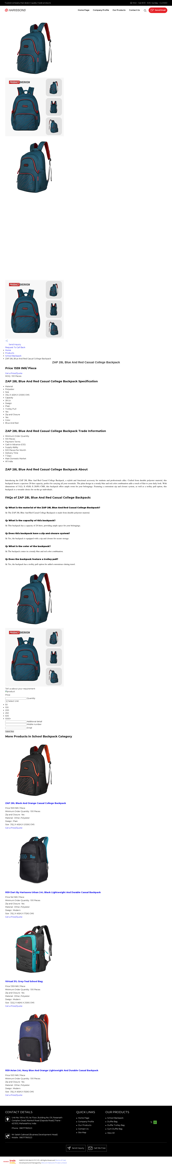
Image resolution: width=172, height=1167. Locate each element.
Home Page (83, 10)
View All (111, 1133)
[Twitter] (151, 1122)
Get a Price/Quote (13, 373)
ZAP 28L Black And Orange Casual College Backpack (35, 803)
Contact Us (134, 10)
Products (9, 353)
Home (8, 350)
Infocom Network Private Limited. (54, 1163)
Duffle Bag (112, 1121)
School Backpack (13, 356)
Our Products (119, 10)
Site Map (82, 1132)
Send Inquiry (14, 344)
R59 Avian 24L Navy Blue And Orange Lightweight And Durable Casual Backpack (51, 1070)
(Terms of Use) (60, 1160)
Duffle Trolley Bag (116, 1125)
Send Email (160, 10)
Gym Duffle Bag (114, 1129)
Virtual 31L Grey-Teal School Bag (24, 981)
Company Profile (101, 10)
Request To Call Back (15, 347)
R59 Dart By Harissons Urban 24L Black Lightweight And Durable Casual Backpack (53, 892)
